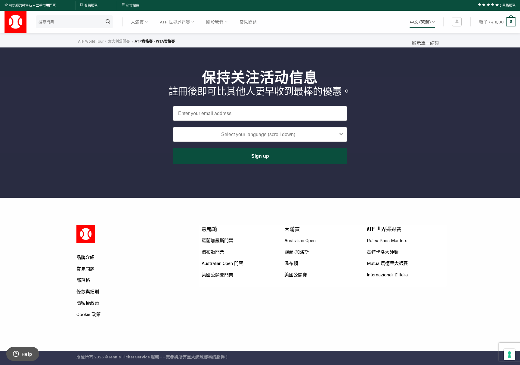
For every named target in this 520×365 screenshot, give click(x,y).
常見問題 (248, 22)
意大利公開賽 (119, 41)
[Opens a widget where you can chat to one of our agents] (22, 354)
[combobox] (258, 134)
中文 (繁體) (420, 22)
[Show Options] (341, 134)
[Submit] (108, 21)
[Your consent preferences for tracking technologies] (509, 354)
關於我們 (214, 22)
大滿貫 (137, 22)
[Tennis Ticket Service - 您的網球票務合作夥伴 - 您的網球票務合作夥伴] (15, 22)
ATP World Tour (91, 41)
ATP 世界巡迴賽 (175, 22)
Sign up (260, 156)
